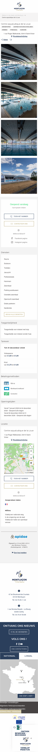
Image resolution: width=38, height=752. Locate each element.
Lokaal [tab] (28, 656)
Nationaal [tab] (9, 656)
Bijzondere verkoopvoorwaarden (12, 709)
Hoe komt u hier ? (26, 696)
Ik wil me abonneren (19, 632)
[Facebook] (16, 644)
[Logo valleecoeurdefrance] (19, 576)
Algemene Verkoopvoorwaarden (12, 705)
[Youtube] (21, 644)
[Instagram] (19, 644)
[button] (27, 738)
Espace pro (5, 711)
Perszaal (16, 711)
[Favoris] (24, 738)
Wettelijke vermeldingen (9, 702)
